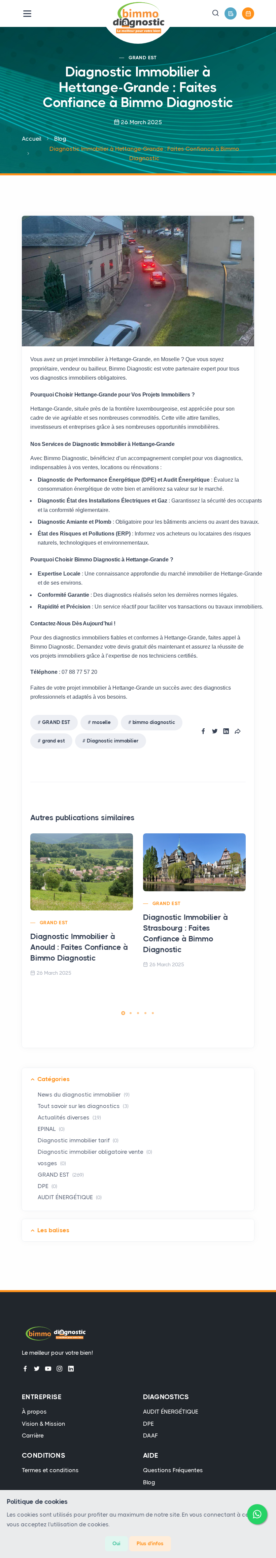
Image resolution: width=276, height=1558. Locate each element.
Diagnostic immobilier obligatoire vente (95, 1151)
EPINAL (51, 1129)
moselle (101, 722)
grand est (53, 741)
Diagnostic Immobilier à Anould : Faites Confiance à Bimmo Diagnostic (79, 947)
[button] (215, 13)
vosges (52, 1163)
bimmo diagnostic (154, 722)
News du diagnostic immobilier (84, 1094)
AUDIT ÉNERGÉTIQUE (70, 1197)
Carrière (33, 1435)
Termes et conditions (50, 1470)
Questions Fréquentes (173, 1470)
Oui (116, 1543)
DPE (47, 1186)
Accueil (31, 138)
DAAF (150, 1435)
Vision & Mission (43, 1423)
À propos (34, 1411)
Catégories (53, 1079)
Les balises (53, 1230)
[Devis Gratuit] (231, 13)
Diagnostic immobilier (113, 741)
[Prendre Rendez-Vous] (248, 13)
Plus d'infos (150, 1543)
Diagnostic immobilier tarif (78, 1140)
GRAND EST (143, 57)
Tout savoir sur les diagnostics (83, 1106)
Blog (60, 138)
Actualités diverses (69, 1117)
